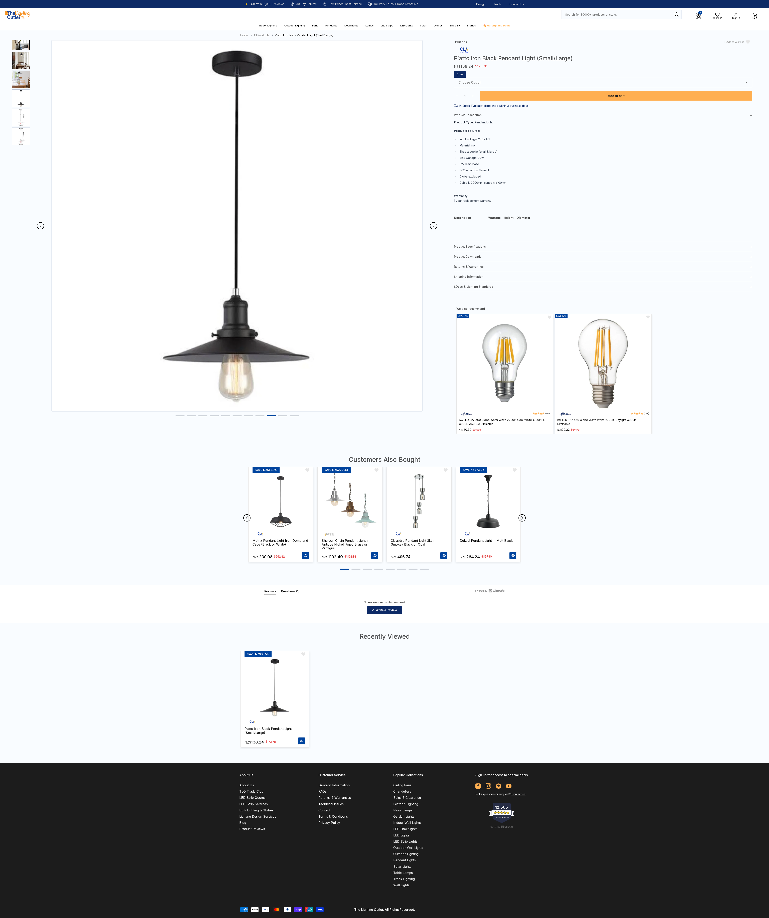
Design (480, 4)
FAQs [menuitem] (322, 791)
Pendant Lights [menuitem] (404, 860)
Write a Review (388, 611)
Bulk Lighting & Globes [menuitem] (256, 810)
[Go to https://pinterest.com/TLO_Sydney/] (498, 786)
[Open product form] (305, 555)
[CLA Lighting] (464, 49)
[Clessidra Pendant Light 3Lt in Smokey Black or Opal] (419, 501)
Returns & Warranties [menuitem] (334, 798)
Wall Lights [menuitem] (401, 885)
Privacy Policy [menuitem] (329, 823)
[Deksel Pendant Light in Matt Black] (488, 501)
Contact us (518, 794)
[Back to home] (17, 14)
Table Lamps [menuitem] (403, 873)
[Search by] (677, 14)
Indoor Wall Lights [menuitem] (407, 823)
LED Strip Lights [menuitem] (405, 841)
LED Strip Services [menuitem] (253, 804)
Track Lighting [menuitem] (404, 879)
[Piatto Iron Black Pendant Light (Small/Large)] (275, 687)
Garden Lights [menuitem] (403, 816)
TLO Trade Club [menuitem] (251, 791)
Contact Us (516, 4)
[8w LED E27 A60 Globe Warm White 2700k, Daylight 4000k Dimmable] (603, 363)
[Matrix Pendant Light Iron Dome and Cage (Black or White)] (281, 501)
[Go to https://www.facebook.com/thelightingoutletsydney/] (478, 786)
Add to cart (616, 96)
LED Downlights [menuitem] (405, 829)
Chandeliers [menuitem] (402, 791)
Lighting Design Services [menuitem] (257, 816)
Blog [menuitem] (242, 823)
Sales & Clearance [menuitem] (407, 798)
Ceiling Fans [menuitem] (402, 785)
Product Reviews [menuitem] (252, 829)
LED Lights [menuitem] (401, 835)
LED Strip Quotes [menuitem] (252, 798)
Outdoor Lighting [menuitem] (406, 854)
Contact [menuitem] (324, 810)
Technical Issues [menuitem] (331, 804)
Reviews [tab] (270, 592)
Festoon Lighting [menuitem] (405, 804)
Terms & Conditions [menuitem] (333, 816)
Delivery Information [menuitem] (334, 785)
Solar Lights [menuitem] (402, 867)
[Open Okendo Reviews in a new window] (489, 591)
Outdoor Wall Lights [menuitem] (408, 848)
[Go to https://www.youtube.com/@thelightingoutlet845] (508, 786)
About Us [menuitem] (246, 785)
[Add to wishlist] (549, 317)
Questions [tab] (290, 592)
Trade (497, 4)
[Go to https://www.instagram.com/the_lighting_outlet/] (488, 786)
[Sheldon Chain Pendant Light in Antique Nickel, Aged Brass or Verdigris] (350, 501)
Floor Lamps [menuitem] (403, 810)
